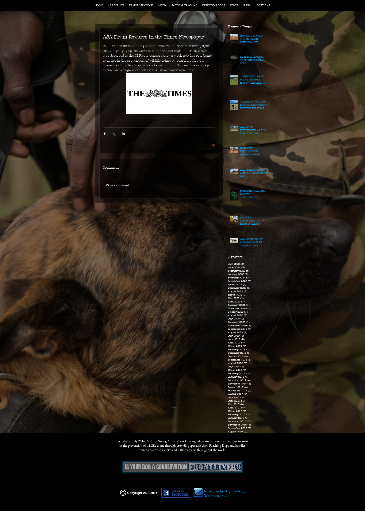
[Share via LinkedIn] (123, 133)
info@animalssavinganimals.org (224, 491)
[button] (214, 5)
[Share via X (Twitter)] (114, 133)
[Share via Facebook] (104, 133)
